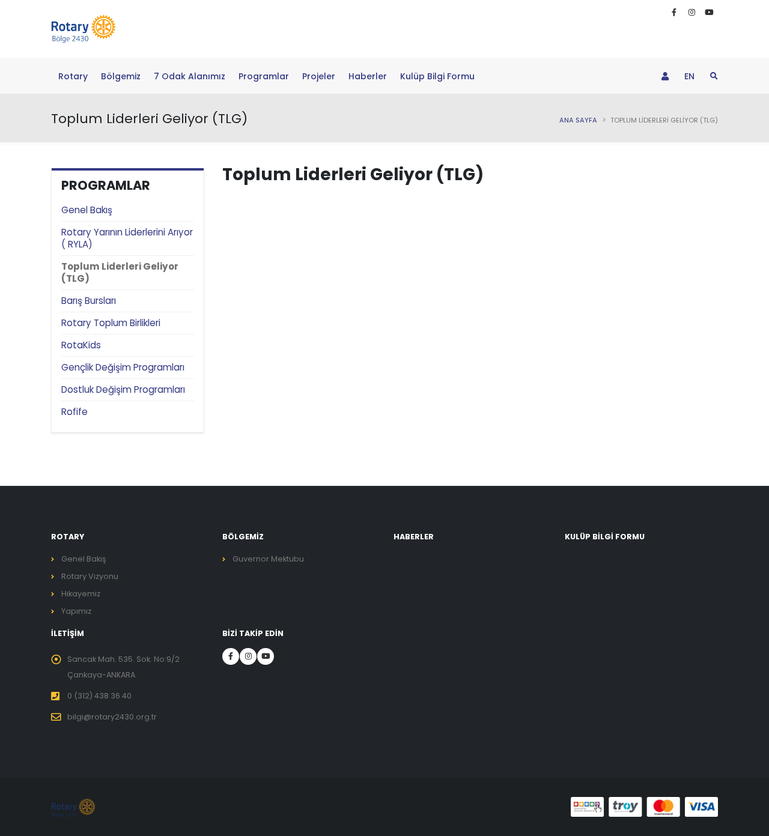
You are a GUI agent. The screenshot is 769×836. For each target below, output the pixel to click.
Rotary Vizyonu (89, 576)
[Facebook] (674, 12)
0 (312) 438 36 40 (99, 696)
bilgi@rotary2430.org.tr (112, 717)
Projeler (318, 76)
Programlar (264, 76)
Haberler (367, 76)
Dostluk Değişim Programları (123, 389)
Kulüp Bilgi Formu (437, 76)
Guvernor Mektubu (268, 559)
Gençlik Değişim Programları (122, 367)
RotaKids (81, 345)
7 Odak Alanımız (189, 76)
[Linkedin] (691, 12)
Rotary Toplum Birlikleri (110, 323)
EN (689, 76)
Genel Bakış (86, 210)
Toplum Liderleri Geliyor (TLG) (119, 272)
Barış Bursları (88, 300)
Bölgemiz (121, 76)
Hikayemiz (80, 594)
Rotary (73, 76)
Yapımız (76, 611)
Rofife (74, 411)
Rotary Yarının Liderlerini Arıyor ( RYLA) (127, 238)
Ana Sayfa (578, 120)
